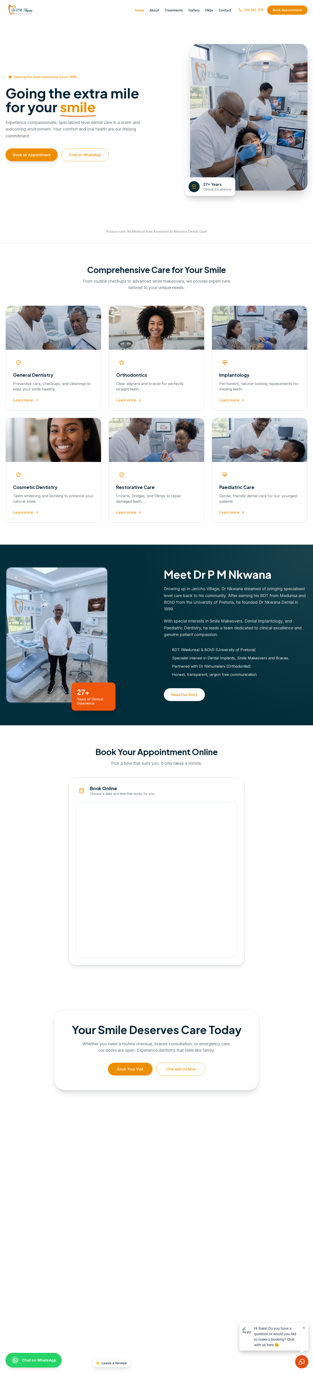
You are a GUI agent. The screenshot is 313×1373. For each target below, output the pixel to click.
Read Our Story (184, 694)
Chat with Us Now (181, 1069)
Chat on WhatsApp (85, 155)
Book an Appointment (31, 155)
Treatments (174, 10)
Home (139, 10)
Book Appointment (287, 10)
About (154, 10)
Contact (225, 10)
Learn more (23, 400)
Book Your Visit (130, 1069)
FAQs (209, 10)
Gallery (194, 10)
